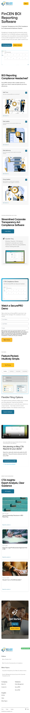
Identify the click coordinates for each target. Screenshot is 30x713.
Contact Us (3, 687)
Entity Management (19, 684)
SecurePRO (17, 687)
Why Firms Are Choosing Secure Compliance (12, 663)
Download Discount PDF (9, 461)
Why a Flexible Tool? (6, 659)
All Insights (8, 491)
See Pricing (8, 365)
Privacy (7, 709)
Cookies (12, 709)
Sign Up (15, 624)
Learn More (8, 231)
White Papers (4, 701)
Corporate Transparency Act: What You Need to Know (14, 670)
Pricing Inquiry (7, 45)
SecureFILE (17, 690)
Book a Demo (15, 628)
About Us (3, 684)
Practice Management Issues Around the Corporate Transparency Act (13, 675)
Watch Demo (17, 45)
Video (2, 698)
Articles (3, 695)
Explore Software (7, 412)
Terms (2, 709)
